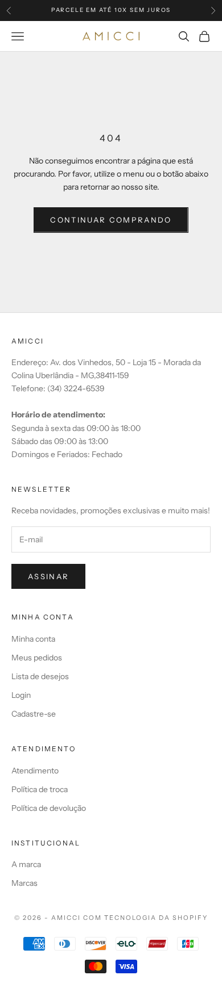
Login (21, 695)
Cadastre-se (33, 714)
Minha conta (33, 639)
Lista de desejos (40, 676)
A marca (26, 864)
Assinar (48, 576)
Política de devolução (48, 808)
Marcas (24, 883)
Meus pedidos (36, 657)
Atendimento (35, 770)
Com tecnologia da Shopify (145, 918)
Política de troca (39, 789)
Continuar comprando (110, 219)
